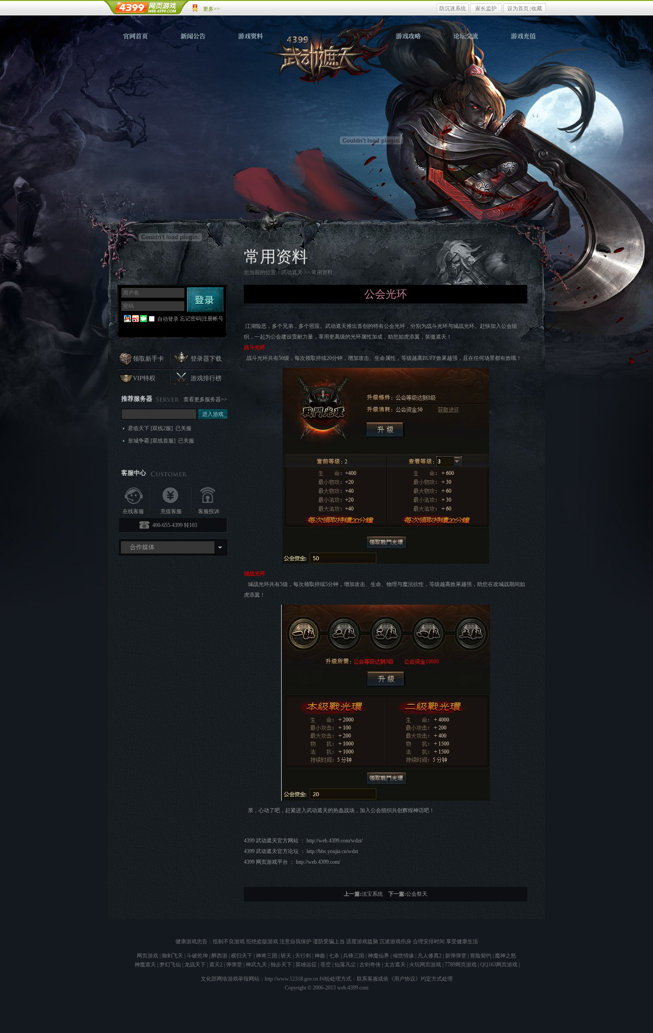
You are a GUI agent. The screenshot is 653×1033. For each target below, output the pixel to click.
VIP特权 (144, 378)
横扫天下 (241, 956)
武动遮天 (327, 58)
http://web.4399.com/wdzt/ (335, 841)
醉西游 (219, 956)
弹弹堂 (234, 964)
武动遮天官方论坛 (277, 851)
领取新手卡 (148, 358)
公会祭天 (416, 894)
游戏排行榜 (206, 378)
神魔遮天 (145, 964)
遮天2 (216, 964)
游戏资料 (250, 36)
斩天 (286, 956)
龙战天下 (195, 964)
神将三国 (266, 956)
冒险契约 (480, 956)
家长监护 (486, 8)
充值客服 (171, 511)
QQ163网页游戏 (499, 964)
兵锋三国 (353, 956)
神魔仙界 (378, 956)
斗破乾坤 (197, 956)
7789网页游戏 (461, 964)
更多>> (211, 9)
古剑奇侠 (370, 964)
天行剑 (303, 956)
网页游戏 (147, 956)
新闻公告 (193, 36)
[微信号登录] (143, 319)
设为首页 (518, 8)
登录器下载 (206, 358)
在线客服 (133, 511)
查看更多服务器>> (205, 399)
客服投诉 (208, 511)
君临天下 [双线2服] (159, 428)
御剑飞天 (172, 956)
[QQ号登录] (127, 319)
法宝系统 (372, 894)
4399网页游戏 (147, 7)
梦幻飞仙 (170, 964)
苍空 (325, 964)
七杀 (334, 956)
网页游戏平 (272, 862)
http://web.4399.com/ (318, 862)
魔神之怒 (505, 956)
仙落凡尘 (345, 964)
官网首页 (136, 36)
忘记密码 (190, 318)
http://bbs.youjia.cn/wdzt (332, 851)
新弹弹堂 (455, 956)
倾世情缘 (403, 956)
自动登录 (168, 319)
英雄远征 (306, 964)
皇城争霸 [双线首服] (161, 441)
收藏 (536, 8)
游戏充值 (522, 36)
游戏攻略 (408, 36)
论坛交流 (465, 36)
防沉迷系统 (452, 8)
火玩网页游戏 (425, 964)
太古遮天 (395, 964)
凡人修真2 (430, 956)
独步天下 (281, 964)
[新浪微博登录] (135, 319)
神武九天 (256, 964)
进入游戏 (212, 414)
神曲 (320, 956)
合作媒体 (142, 547)
